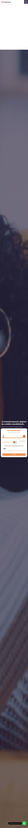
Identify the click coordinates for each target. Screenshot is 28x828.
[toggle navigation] (26, 2)
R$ (5, 449)
